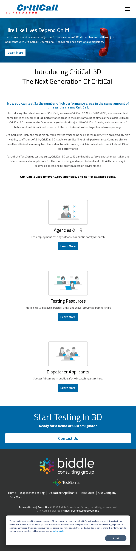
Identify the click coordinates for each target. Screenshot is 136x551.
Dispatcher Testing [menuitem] (32, 493)
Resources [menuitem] (88, 493)
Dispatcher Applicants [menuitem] (63, 493)
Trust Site (43, 507)
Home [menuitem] (12, 493)
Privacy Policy (59, 531)
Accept (116, 538)
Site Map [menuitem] (15, 497)
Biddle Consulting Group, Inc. (81, 510)
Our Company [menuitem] (107, 493)
